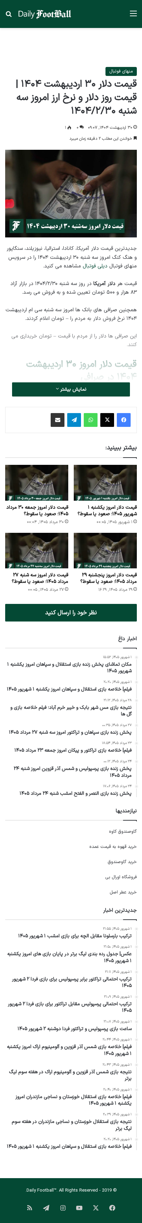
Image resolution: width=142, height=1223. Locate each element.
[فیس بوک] (124, 420)
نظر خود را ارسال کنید (71, 612)
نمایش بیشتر (73, 389)
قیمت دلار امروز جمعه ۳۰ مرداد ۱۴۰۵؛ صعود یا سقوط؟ (37, 511)
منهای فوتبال (121, 71)
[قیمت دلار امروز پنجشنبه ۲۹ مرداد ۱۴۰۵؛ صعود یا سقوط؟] (105, 550)
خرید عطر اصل (123, 892)
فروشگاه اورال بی (121, 877)
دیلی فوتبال (95, 266)
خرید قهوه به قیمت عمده (113, 846)
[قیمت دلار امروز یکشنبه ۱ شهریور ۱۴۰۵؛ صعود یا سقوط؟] (105, 482)
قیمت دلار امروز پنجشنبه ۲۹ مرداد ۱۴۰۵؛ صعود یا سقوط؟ (108, 578)
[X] (107, 420)
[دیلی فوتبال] (44, 14)
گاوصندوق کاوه (123, 831)
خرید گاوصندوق (122, 862)
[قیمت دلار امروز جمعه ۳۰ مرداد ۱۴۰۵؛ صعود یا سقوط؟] (36, 482)
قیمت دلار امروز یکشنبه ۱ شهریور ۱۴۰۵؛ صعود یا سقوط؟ (107, 511)
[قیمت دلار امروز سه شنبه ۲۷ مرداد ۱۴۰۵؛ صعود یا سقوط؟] (36, 550)
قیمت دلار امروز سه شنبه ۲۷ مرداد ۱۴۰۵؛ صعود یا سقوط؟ (40, 578)
